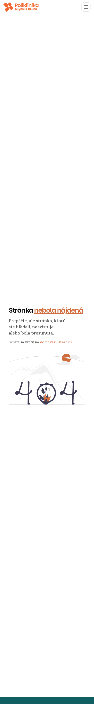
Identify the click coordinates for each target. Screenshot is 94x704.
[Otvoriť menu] (86, 7)
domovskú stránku (56, 342)
